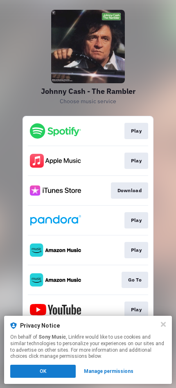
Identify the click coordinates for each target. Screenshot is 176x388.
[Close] (163, 324)
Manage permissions (108, 371)
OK (43, 371)
